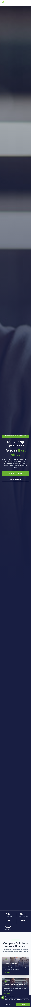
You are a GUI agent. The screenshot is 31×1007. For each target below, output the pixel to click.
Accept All (22, 1004)
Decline (8, 1004)
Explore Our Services (15, 473)
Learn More (7, 972)
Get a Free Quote (15, 479)
